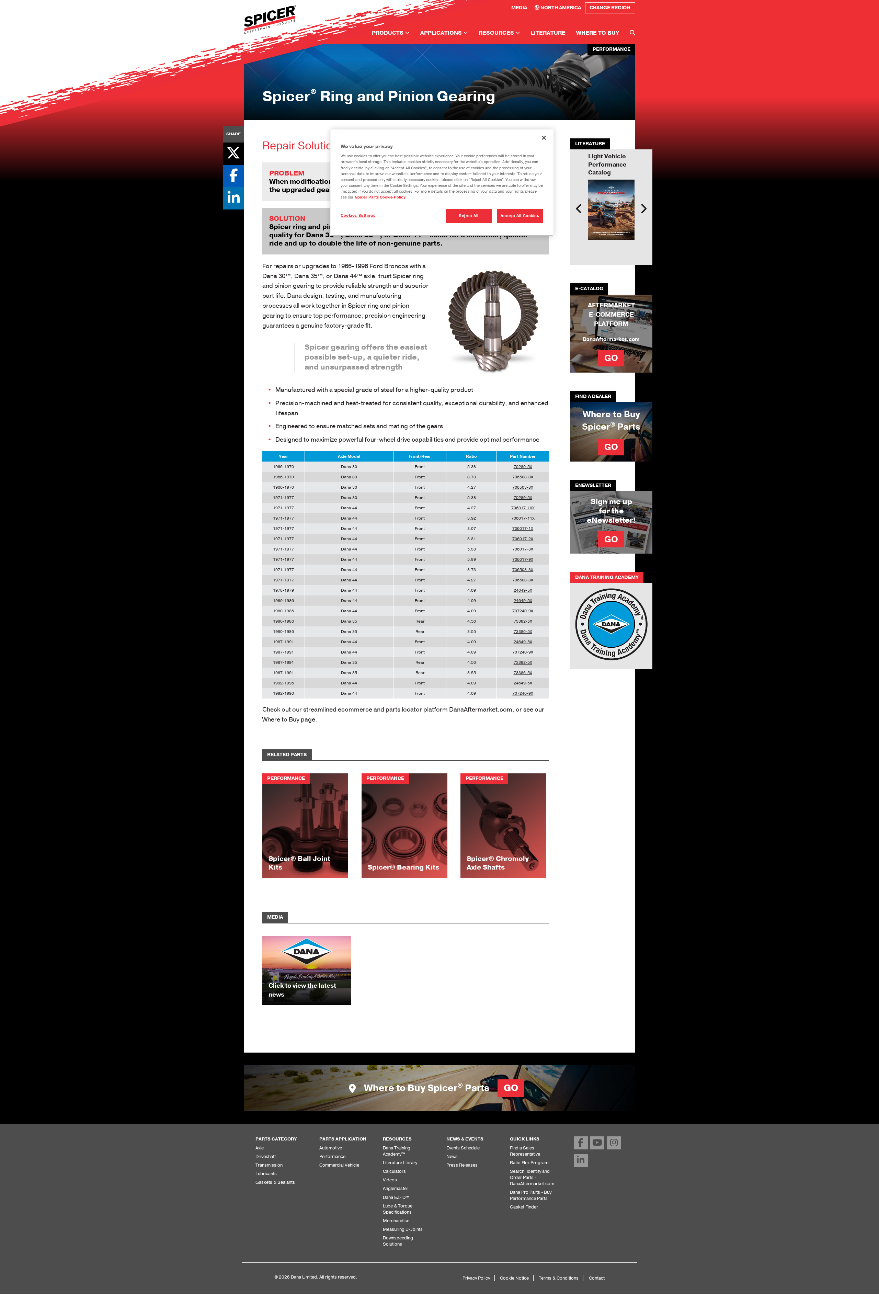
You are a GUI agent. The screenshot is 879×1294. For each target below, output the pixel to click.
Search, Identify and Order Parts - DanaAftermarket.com (532, 1177)
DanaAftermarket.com (480, 709)
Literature (548, 33)
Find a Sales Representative (525, 1151)
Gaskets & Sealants (275, 1182)
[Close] (543, 137)
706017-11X (523, 518)
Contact (597, 1278)
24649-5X (523, 590)
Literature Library (400, 1163)
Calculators (394, 1171)
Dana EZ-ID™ (396, 1197)
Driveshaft (265, 1156)
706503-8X (522, 487)
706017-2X (522, 539)
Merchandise (396, 1221)
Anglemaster (395, 1188)
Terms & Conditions (559, 1278)
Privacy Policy (476, 1278)
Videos (390, 1180)
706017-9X (522, 559)
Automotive (330, 1148)
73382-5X (523, 621)
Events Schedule (463, 1148)
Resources (497, 33)
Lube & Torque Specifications (397, 1209)
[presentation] (579, 209)
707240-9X (522, 611)
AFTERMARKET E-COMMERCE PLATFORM (611, 314)
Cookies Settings (358, 215)
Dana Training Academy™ (396, 1151)
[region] (441, 182)
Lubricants (266, 1174)
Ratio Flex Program (529, 1163)
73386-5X (523, 631)
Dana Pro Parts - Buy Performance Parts (530, 1195)
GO (611, 358)
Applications (441, 33)
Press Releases (462, 1165)
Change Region (610, 7)
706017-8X (522, 549)
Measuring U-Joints (403, 1229)
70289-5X (523, 466)
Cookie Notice (514, 1278)
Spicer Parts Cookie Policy (380, 197)
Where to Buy (597, 33)
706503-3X (522, 477)
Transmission (269, 1165)
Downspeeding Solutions (398, 1241)
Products (388, 33)
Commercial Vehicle (339, 1165)
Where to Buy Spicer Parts (440, 1088)
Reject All (469, 215)
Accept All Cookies (520, 215)
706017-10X (523, 508)
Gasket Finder (524, 1207)
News (452, 1156)
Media (519, 7)
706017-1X (522, 528)
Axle (259, 1148)
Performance (332, 1156)
